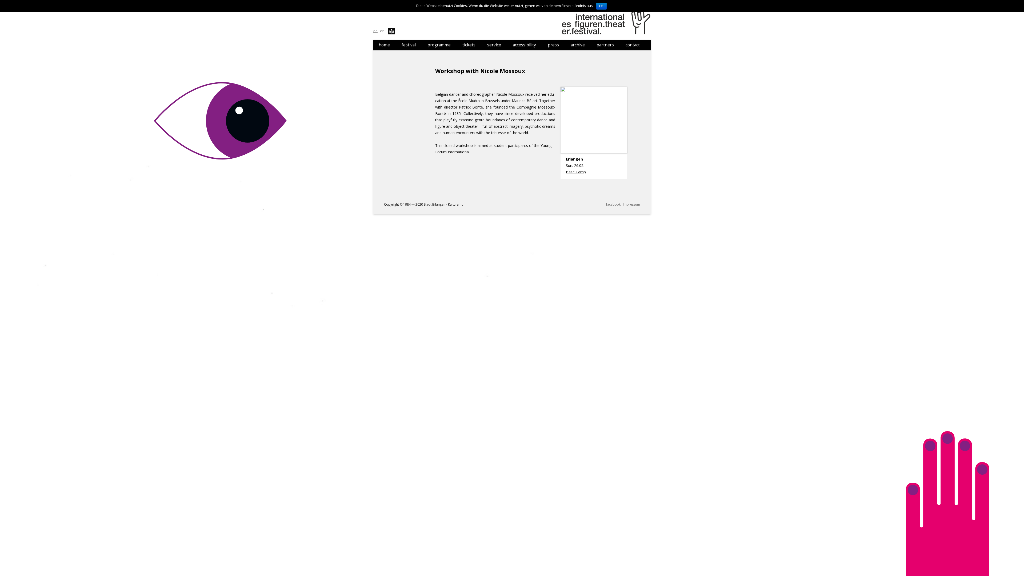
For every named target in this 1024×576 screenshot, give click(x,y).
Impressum (631, 204)
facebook (613, 204)
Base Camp (576, 171)
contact (633, 45)
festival (409, 45)
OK (601, 6)
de (375, 30)
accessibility (524, 45)
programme (439, 45)
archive (578, 45)
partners (605, 45)
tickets (468, 45)
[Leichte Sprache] (391, 30)
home (384, 45)
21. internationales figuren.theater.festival (607, 20)
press (553, 45)
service (494, 45)
